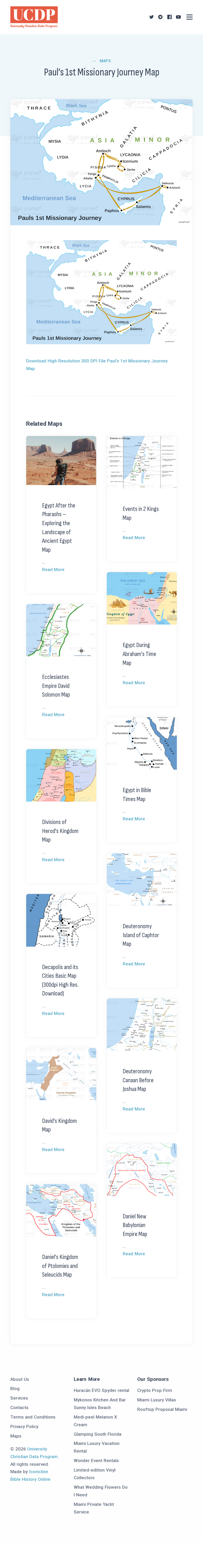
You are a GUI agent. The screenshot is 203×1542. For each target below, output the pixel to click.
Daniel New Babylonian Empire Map (135, 1225)
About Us (19, 1379)
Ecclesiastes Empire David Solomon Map (56, 685)
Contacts (19, 1407)
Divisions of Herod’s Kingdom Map (60, 831)
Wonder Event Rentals (96, 1460)
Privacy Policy (24, 1426)
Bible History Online (30, 1479)
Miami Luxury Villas (156, 1399)
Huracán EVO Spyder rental (101, 1390)
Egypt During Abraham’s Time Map (139, 654)
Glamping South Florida (97, 1434)
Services (19, 1398)
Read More (53, 569)
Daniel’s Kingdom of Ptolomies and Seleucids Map (60, 1265)
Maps (105, 61)
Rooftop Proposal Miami (162, 1409)
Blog (15, 1388)
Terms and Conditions (33, 1417)
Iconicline (38, 1471)
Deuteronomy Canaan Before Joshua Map (138, 1080)
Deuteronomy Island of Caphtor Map (141, 935)
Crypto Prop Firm (154, 1390)
